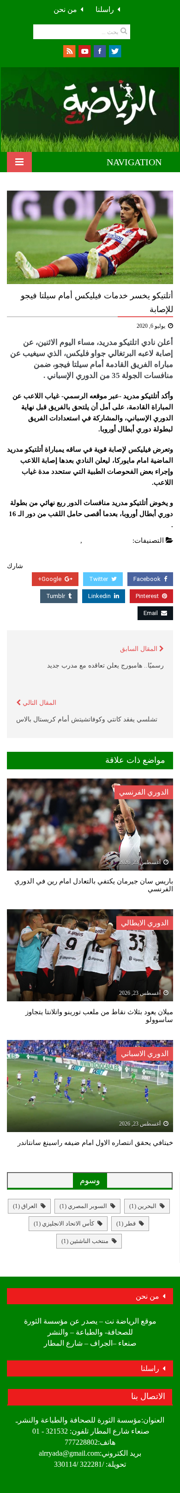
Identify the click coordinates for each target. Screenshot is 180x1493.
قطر (126, 1223)
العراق (25, 1206)
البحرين (142, 1206)
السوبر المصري (83, 1206)
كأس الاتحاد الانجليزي (64, 1223)
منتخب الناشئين (84, 1240)
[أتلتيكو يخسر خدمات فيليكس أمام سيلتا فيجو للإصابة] (90, 237)
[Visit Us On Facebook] (99, 50)
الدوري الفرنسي (143, 792)
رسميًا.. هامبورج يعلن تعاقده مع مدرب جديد (105, 665)
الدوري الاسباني (107, 540)
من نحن (65, 9)
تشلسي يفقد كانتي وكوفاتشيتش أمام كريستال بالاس (86, 719)
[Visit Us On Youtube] (84, 50)
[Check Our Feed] (69, 50)
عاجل (70, 540)
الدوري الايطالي (144, 923)
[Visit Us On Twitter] (114, 50)
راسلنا (105, 9)
